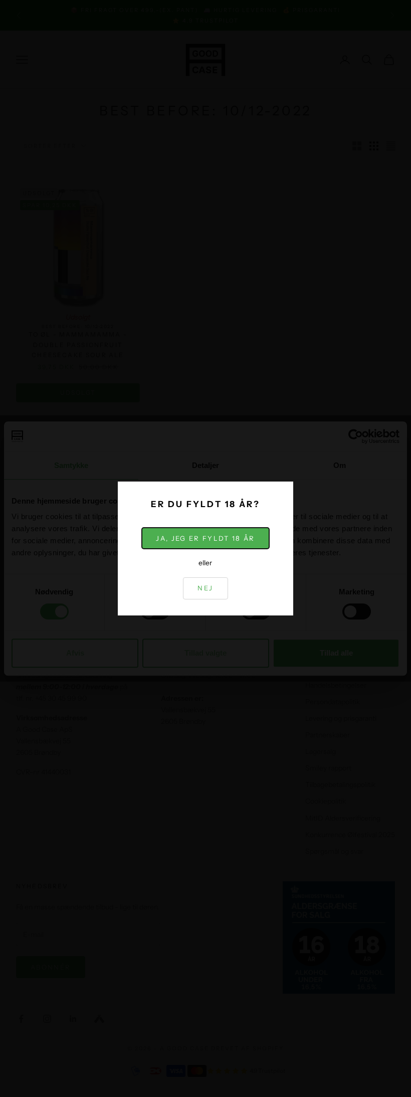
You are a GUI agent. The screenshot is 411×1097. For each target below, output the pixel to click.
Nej (205, 588)
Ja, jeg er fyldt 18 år (205, 538)
